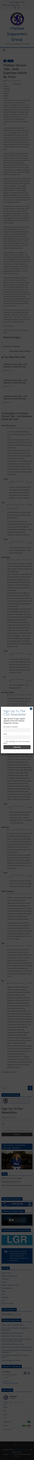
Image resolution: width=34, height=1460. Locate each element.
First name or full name (10, 727)
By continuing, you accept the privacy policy (16, 742)
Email (5, 734)
